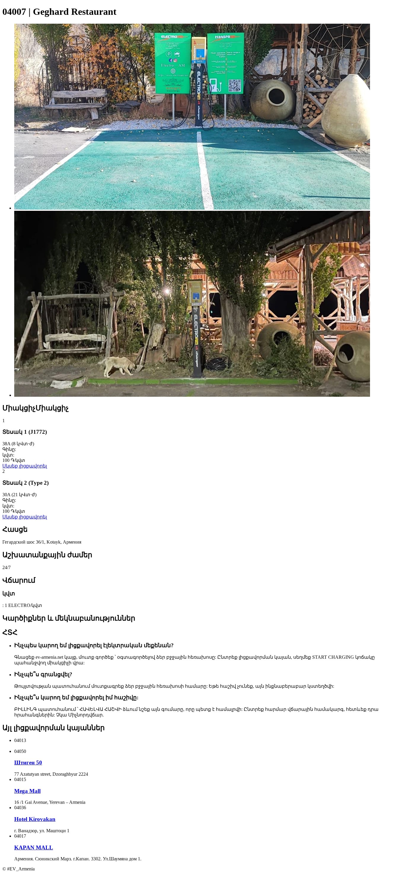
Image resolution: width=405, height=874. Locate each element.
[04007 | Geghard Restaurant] (192, 208)
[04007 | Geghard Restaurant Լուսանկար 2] (192, 395)
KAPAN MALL (33, 847)
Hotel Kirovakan (34, 819)
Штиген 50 (28, 762)
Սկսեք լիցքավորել (24, 465)
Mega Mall (27, 791)
